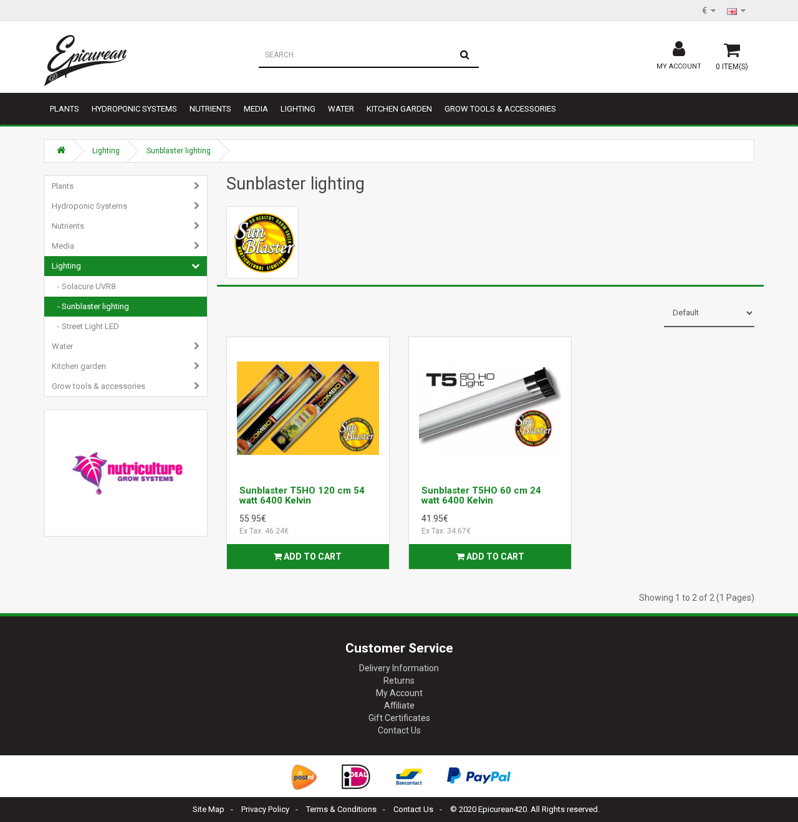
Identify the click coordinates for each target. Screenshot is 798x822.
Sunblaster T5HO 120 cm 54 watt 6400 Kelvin (302, 496)
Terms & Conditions (341, 809)
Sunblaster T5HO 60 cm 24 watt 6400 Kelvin (481, 496)
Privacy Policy (265, 809)
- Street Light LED (85, 326)
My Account (399, 693)
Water (341, 108)
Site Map (208, 809)
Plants (64, 108)
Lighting (298, 108)
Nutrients (210, 108)
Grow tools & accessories (500, 108)
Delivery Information (399, 668)
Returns (399, 681)
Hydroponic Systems (134, 108)
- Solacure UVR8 (83, 286)
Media (256, 108)
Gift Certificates (399, 718)
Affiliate (399, 705)
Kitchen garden (399, 108)
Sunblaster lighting (179, 150)
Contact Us (399, 730)
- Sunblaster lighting (90, 306)
